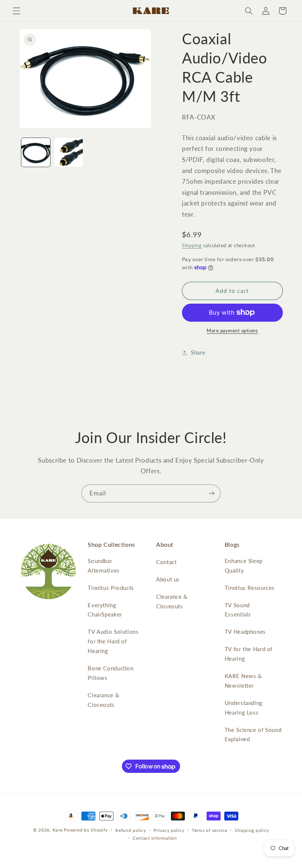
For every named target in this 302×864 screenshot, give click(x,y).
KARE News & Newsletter (243, 681)
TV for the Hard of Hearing (249, 654)
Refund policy (130, 830)
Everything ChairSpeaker (105, 610)
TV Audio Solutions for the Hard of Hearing (113, 641)
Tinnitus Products (111, 587)
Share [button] (198, 352)
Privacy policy (169, 830)
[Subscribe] (211, 493)
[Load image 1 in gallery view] (35, 152)
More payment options (232, 330)
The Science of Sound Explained (253, 734)
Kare (58, 829)
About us (168, 579)
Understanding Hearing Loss (244, 707)
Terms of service (209, 830)
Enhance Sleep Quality (244, 565)
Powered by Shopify (86, 829)
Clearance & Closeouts (103, 700)
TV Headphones (245, 631)
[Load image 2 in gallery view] (68, 152)
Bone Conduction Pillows (110, 673)
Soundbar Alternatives (104, 565)
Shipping (192, 245)
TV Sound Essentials (238, 610)
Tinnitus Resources (250, 587)
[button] (16, 10)
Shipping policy (252, 830)
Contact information (155, 838)
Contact (166, 562)
